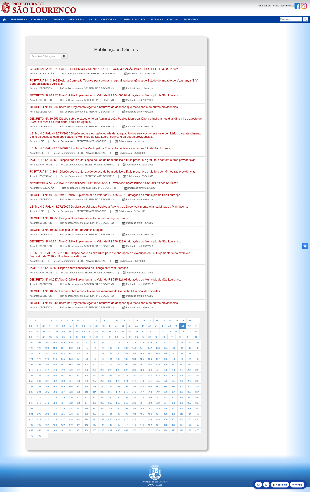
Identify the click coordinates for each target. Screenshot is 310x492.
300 (181, 386)
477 (189, 430)
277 (174, 380)
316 (134, 391)
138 (118, 347)
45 (143, 326)
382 (134, 408)
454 (181, 424)
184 (134, 358)
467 (110, 430)
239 (47, 375)
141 (142, 347)
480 (39, 435)
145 (174, 347)
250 (134, 375)
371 (47, 408)
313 (110, 391)
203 (110, 364)
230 (150, 369)
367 (189, 402)
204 (118, 364)
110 (71, 342)
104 (195, 336)
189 (174, 358)
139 (126, 347)
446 (118, 424)
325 (31, 397)
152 (55, 353)
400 (102, 413)
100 (163, 336)
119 (142, 342)
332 (86, 397)
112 (86, 342)
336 (118, 397)
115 (110, 342)
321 (174, 391)
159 (110, 353)
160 (118, 353)
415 (47, 419)
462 (71, 430)
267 (94, 380)
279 (189, 380)
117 (126, 342)
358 (118, 402)
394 (55, 413)
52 (189, 326)
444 (102, 424)
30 (43, 326)
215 (31, 369)
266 (86, 380)
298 (166, 386)
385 (158, 408)
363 (158, 402)
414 (39, 419)
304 (39, 391)
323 (189, 391)
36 (83, 326)
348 (39, 402)
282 (39, 386)
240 (55, 375)
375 (79, 408)
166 (166, 353)
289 (94, 386)
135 (94, 347)
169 (189, 353)
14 (110, 320)
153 (63, 353)
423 (110, 419)
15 (117, 320)
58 (57, 331)
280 (197, 380)
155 (79, 353)
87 (77, 336)
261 (47, 380)
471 (142, 430)
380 (118, 408)
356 (102, 402)
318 (150, 391)
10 (84, 320)
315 (126, 391)
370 (39, 408)
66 (110, 331)
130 (55, 347)
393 (47, 413)
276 (166, 380)
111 (79, 342)
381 (126, 408)
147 (189, 347)
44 (136, 326)
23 (170, 320)
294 (134, 386)
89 (90, 336)
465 (94, 430)
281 (31, 386)
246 (102, 375)
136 (102, 347)
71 (143, 331)
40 (110, 326)
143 (158, 347)
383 (142, 408)
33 (63, 326)
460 (55, 430)
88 (83, 336)
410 (181, 413)
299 (174, 386)
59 (63, 331)
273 (142, 380)
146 (181, 347)
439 (63, 424)
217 (47, 369)
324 (197, 391)
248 (118, 375)
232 (166, 369)
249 (126, 375)
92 (110, 336)
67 (116, 331)
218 (55, 369)
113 (94, 342)
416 (55, 419)
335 (110, 397)
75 (169, 331)
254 (166, 375)
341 (158, 397)
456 (197, 424)
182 (118, 358)
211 (174, 364)
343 (174, 397)
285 (63, 386)
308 (71, 391)
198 (71, 364)
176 (71, 358)
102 (179, 336)
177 (79, 358)
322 (181, 391)
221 (79, 369)
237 (31, 375)
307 (63, 391)
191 (189, 358)
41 (116, 326)
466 (102, 430)
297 (158, 386)
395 (63, 413)
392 (39, 413)
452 (166, 424)
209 (158, 364)
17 (130, 320)
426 (134, 419)
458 (39, 430)
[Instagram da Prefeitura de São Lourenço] (304, 5)
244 (86, 375)
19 (143, 320)
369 (31, 408)
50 (176, 326)
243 (79, 375)
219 (63, 369)
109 (63, 342)
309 (79, 391)
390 (197, 408)
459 (47, 430)
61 (77, 331)
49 (169, 326)
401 (110, 413)
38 (96, 326)
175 (63, 358)
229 (142, 369)
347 (31, 402)
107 (47, 342)
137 (110, 347)
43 (130, 326)
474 (166, 430)
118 (134, 342)
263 (63, 380)
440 (71, 424)
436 (39, 424)
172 (39, 358)
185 (142, 358)
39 (103, 326)
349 (47, 402)
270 (118, 380)
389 (189, 408)
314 (118, 391)
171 (31, 358)
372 (55, 408)
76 (176, 331)
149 (31, 353)
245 (94, 375)
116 (118, 342)
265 (79, 380)
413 (31, 419)
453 (174, 424)
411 (189, 413)
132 (71, 347)
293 (126, 386)
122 (166, 342)
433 (189, 419)
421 (94, 419)
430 (166, 419)
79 (196, 331)
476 (181, 430)
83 (50, 336)
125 (189, 342)
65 (103, 331)
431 (174, 419)
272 (134, 380)
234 (181, 369)
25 (183, 320)
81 (37, 336)
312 (102, 391)
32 (57, 326)
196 (55, 364)
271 (126, 380)
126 (197, 342)
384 (150, 408)
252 (150, 375)
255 (174, 375)
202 (102, 364)
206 (134, 364)
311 (94, 391)
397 (79, 413)
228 (134, 369)
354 (86, 402)
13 (104, 320)
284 (55, 386)
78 (189, 331)
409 (174, 413)
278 (181, 380)
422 (102, 419)
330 (71, 397)
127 (31, 347)
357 (110, 402)
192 (197, 358)
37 (90, 326)
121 (158, 342)
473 (158, 430)
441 (79, 424)
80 (30, 336)
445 (110, 424)
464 (86, 430)
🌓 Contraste (280, 484)
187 (158, 358)
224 (102, 369)
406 (150, 413)
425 (126, 419)
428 (150, 419)
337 (126, 397)
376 (86, 408)
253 (158, 375)
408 (166, 413)
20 (150, 320)
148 (197, 347)
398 (86, 413)
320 (166, 391)
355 (94, 402)
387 (174, 408)
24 (176, 320)
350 (55, 402)
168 (181, 353)
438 (55, 424)
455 (189, 424)
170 (197, 353)
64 (96, 331)
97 (143, 336)
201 (94, 364)
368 (197, 402)
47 (156, 326)
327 (47, 397)
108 (55, 342)
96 (136, 336)
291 (110, 386)
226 (118, 369)
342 (166, 397)
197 (63, 364)
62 (83, 331)
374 (71, 408)
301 (189, 386)
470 (134, 430)
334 (102, 397)
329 (63, 397)
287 (79, 386)
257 (189, 375)
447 (126, 424)
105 (31, 342)
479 (31, 435)
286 (71, 386)
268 (102, 380)
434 (197, 419)
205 (126, 364)
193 (31, 364)
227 (126, 369)
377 (94, 408)
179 (94, 358)
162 (134, 353)
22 (163, 320)
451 (158, 424)
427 (142, 419)
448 (134, 424)
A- (266, 484)
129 (47, 347)
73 (156, 331)
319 (158, 391)
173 (47, 358)
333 (94, 397)
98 (149, 336)
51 (182, 326)
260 (39, 380)
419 (79, 419)
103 (187, 336)
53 (196, 326)
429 (158, 419)
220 (71, 369)
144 (166, 347)
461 (63, 430)
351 (63, 402)
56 (43, 331)
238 (39, 375)
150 (39, 353)
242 (71, 375)
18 (137, 320)
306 (55, 391)
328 (55, 397)
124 (181, 342)
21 (156, 320)
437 (47, 424)
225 (110, 369)
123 (174, 342)
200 (86, 364)
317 (142, 391)
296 (150, 386)
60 (70, 331)
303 (31, 391)
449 (142, 424)
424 (118, 419)
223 (94, 369)
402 (118, 413)
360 (134, 402)
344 (181, 397)
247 (110, 375)
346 (197, 397)
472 (150, 430)
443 (94, 424)
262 (55, 380)
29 (37, 326)
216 (39, 369)
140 (134, 347)
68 (123, 331)
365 (174, 402)
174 (55, 358)
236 (197, 369)
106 (39, 342)
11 (90, 320)
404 (134, 413)
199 (79, 364)
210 (166, 364)
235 (189, 369)
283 (47, 386)
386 (166, 408)
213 (189, 364)
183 (126, 358)
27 (196, 320)
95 (130, 336)
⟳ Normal (297, 484)
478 (197, 430)
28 (30, 326)
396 (71, 413)
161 (126, 353)
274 (150, 380)
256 (181, 375)
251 (142, 375)
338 (134, 397)
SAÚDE (93, 19)
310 (86, 391)
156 (86, 353)
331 (79, 397)
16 (123, 320)
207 (142, 364)
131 (63, 347)
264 (71, 380)
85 (63, 336)
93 (116, 336)
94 (123, 336)
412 (197, 413)
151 (47, 353)
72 (149, 331)
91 (103, 336)
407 (158, 413)
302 (197, 386)
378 (102, 408)
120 (150, 342)
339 (142, 397)
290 (102, 386)
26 (190, 320)
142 (150, 347)
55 (37, 331)
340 (150, 397)
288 (86, 386)
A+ (258, 484)
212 (181, 364)
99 (156, 336)
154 (71, 353)
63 (90, 331)
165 (158, 353)
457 (31, 430)
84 (57, 336)
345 (189, 397)
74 (163, 331)
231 (158, 369)
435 (31, 424)
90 (96, 336)
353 (79, 402)
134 (86, 347)
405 (142, 413)
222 (86, 369)
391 (31, 413)
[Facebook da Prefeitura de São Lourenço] (297, 5)
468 (118, 430)
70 (136, 331)
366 (181, 402)
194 (39, 364)
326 (39, 397)
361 (142, 402)
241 (63, 375)
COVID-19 (172, 19)
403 (126, 413)
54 (30, 331)
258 (197, 375)
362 (150, 402)
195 (47, 364)
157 (94, 353)
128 (39, 347)
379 (110, 408)
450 (150, 424)
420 (86, 419)
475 (174, 430)
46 (149, 326)
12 (97, 320)
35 (77, 326)
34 (70, 326)
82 (43, 336)
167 (174, 353)
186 (150, 358)
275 (158, 380)
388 (181, 408)
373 (63, 408)
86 (70, 336)
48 (163, 326)
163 (142, 353)
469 (126, 430)
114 (102, 342)
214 (197, 364)
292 (118, 386)
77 (182, 331)
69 (130, 331)
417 (63, 419)
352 (71, 402)
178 (86, 358)
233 (174, 369)
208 (150, 364)
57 (50, 331)
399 (94, 413)
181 (110, 358)
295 (142, 386)
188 (166, 358)
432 (181, 419)
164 (150, 353)
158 (102, 353)
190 (181, 358)
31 (50, 326)
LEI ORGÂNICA (190, 19)
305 (47, 391)
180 (102, 358)
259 (31, 380)
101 (171, 336)
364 (166, 402)
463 (79, 430)
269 (110, 380)
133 (79, 347)
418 (71, 419)
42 (123, 326)
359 (126, 402)
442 (86, 424)
